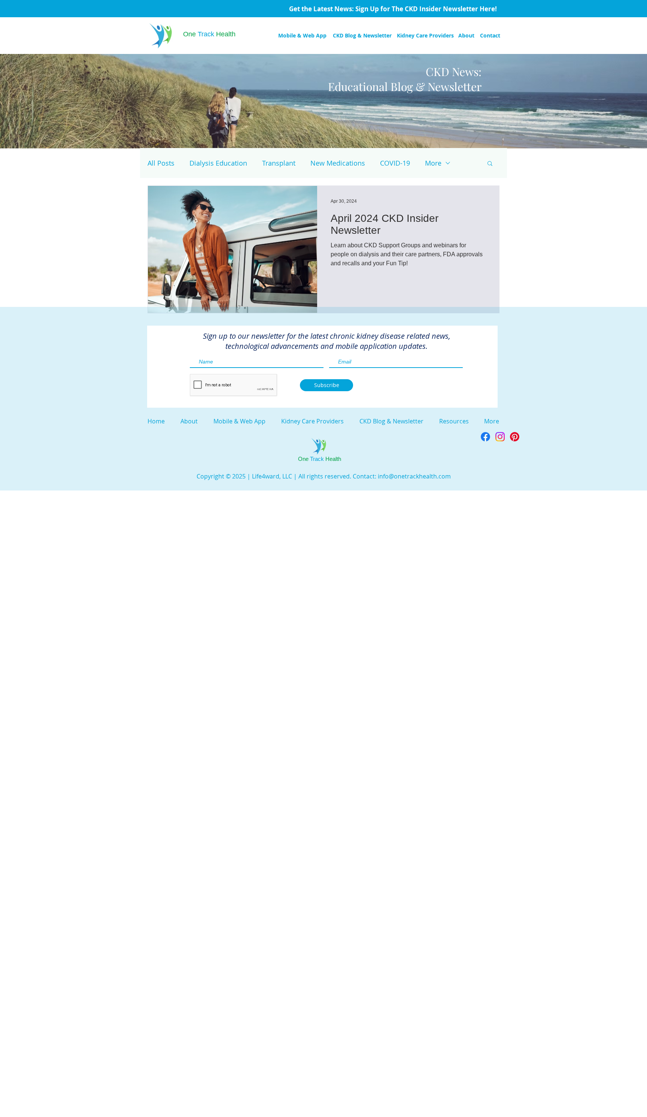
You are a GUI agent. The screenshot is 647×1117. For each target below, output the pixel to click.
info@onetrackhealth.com (414, 476)
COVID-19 (395, 163)
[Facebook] (485, 437)
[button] (489, 164)
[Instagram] (500, 437)
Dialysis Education (218, 163)
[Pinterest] (514, 437)
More (433, 163)
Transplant (278, 163)
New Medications (337, 163)
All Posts (161, 163)
